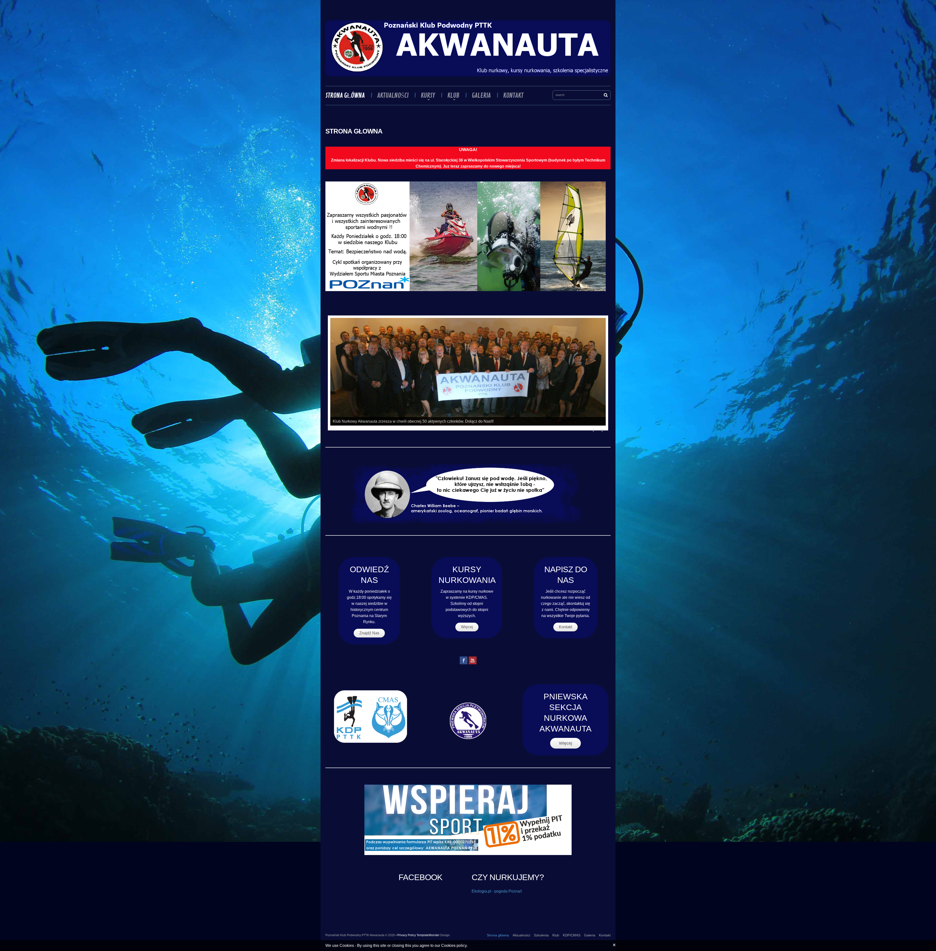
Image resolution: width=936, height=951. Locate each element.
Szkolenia (541, 935)
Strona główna (345, 95)
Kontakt (513, 95)
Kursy (425, 95)
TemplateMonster (428, 935)
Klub (450, 95)
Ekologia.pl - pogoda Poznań (497, 891)
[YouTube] (473, 660)
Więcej (467, 627)
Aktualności (392, 95)
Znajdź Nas (369, 633)
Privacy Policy (406, 935)
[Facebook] (464, 660)
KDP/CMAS (571, 935)
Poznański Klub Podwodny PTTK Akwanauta (354, 935)
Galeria (481, 95)
